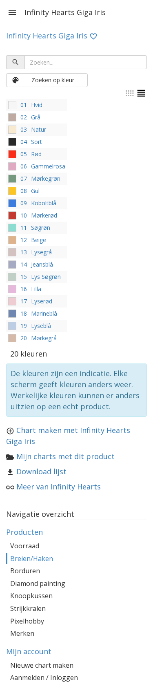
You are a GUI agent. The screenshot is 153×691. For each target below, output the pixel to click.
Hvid (36, 105)
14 (23, 264)
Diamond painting (37, 583)
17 (23, 301)
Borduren (25, 570)
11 (23, 227)
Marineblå (44, 313)
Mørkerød (44, 215)
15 (23, 276)
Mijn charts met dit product (65, 456)
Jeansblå (42, 264)
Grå (35, 117)
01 (23, 105)
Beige (38, 240)
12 (23, 240)
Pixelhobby (27, 621)
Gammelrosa (48, 166)
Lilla (36, 289)
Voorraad (24, 545)
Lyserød (41, 301)
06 (23, 166)
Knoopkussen (31, 595)
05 (23, 154)
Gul (35, 191)
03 (23, 129)
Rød (36, 154)
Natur (38, 129)
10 (23, 215)
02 (23, 117)
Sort (36, 142)
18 (23, 313)
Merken (22, 633)
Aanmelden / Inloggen (44, 677)
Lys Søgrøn (46, 276)
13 (23, 252)
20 (23, 338)
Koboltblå (43, 203)
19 (23, 326)
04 (23, 142)
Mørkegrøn (45, 178)
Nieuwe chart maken (41, 665)
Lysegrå (41, 252)
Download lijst (41, 471)
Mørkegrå (44, 338)
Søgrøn (40, 227)
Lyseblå (41, 326)
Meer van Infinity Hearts (58, 486)
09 (23, 203)
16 (23, 289)
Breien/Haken (31, 558)
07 (23, 178)
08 (23, 191)
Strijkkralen (28, 608)
